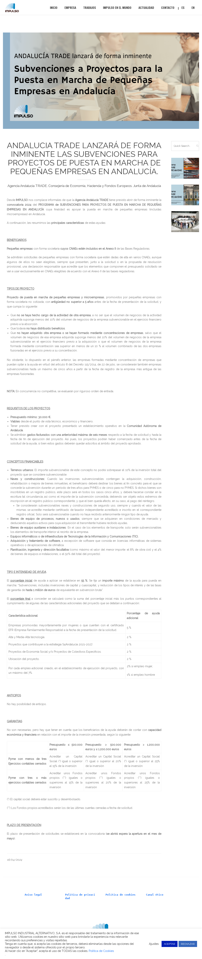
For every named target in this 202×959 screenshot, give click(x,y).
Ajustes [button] (154, 943)
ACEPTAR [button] (169, 943)
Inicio (53, 7)
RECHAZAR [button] (188, 943)
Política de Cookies (101, 950)
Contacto (167, 7)
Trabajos (89, 7)
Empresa (70, 7)
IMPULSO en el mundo (117, 7)
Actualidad (146, 7)
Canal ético (154, 894)
